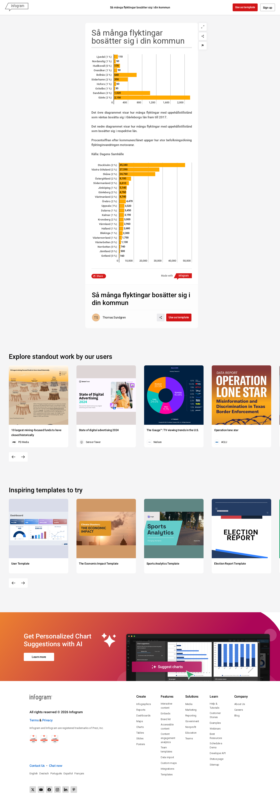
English (34, 773)
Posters (140, 744)
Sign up (267, 7)
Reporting (190, 715)
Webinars (215, 728)
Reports (140, 709)
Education (191, 732)
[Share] (203, 36)
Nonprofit (190, 727)
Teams (189, 738)
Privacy (47, 720)
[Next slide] (23, 457)
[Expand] (203, 27)
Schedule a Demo (216, 745)
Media (188, 704)
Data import (167, 757)
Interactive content (166, 705)
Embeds (165, 713)
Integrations (167, 768)
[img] (116, 57)
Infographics (143, 704)
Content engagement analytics (168, 738)
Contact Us (37, 766)
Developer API (217, 753)
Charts (139, 727)
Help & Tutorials (214, 705)
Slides (139, 738)
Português (56, 773)
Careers (238, 709)
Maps (139, 721)
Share (100, 276)
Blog (237, 715)
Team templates (166, 749)
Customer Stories (215, 715)
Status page (216, 758)
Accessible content (167, 726)
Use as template (245, 7)
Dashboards (143, 715)
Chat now (55, 766)
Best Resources (216, 736)
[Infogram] (16, 7)
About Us (239, 704)
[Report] (203, 46)
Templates (166, 774)
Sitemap (214, 764)
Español (68, 773)
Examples (215, 722)
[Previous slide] (13, 457)
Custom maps (169, 763)
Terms (34, 720)
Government (192, 721)
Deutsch (44, 773)
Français (79, 773)
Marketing (191, 709)
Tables (140, 732)
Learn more (39, 657)
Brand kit (166, 719)
